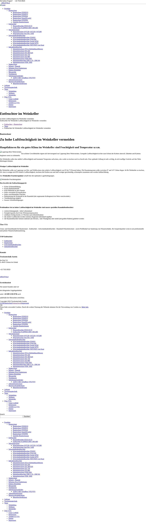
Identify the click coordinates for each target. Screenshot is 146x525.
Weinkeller (12, 399)
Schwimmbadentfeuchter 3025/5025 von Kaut (28, 349)
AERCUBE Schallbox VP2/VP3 (24, 382)
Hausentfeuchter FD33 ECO (22, 330)
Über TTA (7, 401)
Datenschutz (8, 303)
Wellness (12, 397)
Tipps (6, 126)
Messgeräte (12, 376)
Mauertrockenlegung (20, 387)
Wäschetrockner (14, 334)
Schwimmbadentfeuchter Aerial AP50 (25, 345)
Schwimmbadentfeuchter (12, 245)
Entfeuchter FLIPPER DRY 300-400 (25, 332)
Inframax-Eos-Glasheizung (18, 372)
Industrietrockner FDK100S (22, 362)
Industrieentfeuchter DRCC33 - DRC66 (26, 364)
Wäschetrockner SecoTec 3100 (23, 338)
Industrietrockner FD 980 (21, 361)
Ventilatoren (13, 378)
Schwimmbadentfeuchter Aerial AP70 (25, 347)
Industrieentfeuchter (11, 246)
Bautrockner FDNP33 (20, 318)
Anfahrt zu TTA (14, 407)
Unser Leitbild (13, 403)
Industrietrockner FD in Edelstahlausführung (28, 353)
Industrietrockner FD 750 (21, 359)
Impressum (25, 303)
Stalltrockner (13, 368)
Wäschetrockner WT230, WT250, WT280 (27, 336)
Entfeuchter (8, 241)
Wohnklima (12, 395)
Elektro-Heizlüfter (15, 374)
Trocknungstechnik (10, 391)
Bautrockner (8, 243)
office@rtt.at (5, 3)
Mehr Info (85, 307)
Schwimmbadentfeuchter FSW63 (24, 341)
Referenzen (12, 405)
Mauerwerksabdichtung (16, 386)
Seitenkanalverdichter (16, 380)
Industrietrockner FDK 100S (22, 366)
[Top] (0, 524)
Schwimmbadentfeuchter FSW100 (24, 343)
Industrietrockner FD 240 (21, 355)
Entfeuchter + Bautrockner (13, 124)
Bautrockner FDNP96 (20, 324)
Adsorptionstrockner (15, 384)
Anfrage (7, 389)
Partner (11, 409)
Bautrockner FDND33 (20, 316)
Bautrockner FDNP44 (20, 320)
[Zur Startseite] (2, 5)
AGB (2, 303)
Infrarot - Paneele (14, 370)
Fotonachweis (16, 303)
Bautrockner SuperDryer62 (22, 322)
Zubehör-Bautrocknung (21, 326)
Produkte (7, 313)
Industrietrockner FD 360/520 (23, 357)
